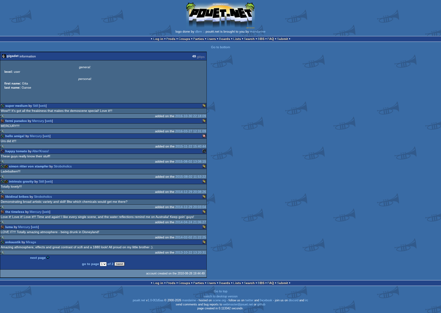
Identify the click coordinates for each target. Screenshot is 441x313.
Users (211, 39)
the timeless (14, 212)
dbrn (198, 31)
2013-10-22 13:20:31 (190, 252)
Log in (158, 39)
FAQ (270, 39)
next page (38, 257)
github (261, 304)
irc (306, 300)
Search (249, 39)
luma (9, 227)
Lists (237, 39)
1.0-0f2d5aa (155, 300)
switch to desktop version (220, 296)
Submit (282, 39)
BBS (261, 39)
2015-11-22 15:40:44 (190, 146)
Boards (224, 39)
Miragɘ (31, 242)
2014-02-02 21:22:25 (190, 237)
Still (35, 105)
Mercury (38, 121)
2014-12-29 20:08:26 (190, 192)
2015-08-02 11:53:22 (190, 176)
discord (293, 300)
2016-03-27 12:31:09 (190, 131)
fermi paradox (16, 121)
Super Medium (16, 105)
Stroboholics (63, 166)
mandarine (258, 31)
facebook (266, 300)
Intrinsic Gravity (21, 181)
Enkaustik (13, 242)
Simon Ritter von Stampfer (28, 166)
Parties (198, 39)
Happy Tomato (16, 151)
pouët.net (139, 300)
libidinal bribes (17, 196)
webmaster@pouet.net (238, 304)
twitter (249, 300)
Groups (184, 39)
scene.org (219, 300)
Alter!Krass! (40, 151)
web (43, 105)
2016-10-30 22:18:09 (190, 116)
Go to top (220, 291)
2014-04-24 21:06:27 (190, 222)
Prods (170, 39)
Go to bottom (220, 47)
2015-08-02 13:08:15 (190, 161)
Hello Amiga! (15, 136)
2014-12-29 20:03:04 (190, 207)
